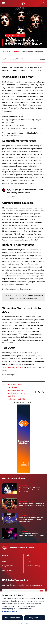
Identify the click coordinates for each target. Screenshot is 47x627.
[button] (3, 3)
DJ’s (4, 561)
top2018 (11, 396)
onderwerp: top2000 (16, 399)
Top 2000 (11, 384)
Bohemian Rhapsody (15, 390)
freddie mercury (14, 387)
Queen (19, 384)
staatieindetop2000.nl (11, 367)
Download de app (33, 566)
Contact (29, 561)
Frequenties (7, 570)
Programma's (7, 566)
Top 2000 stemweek (16, 393)
